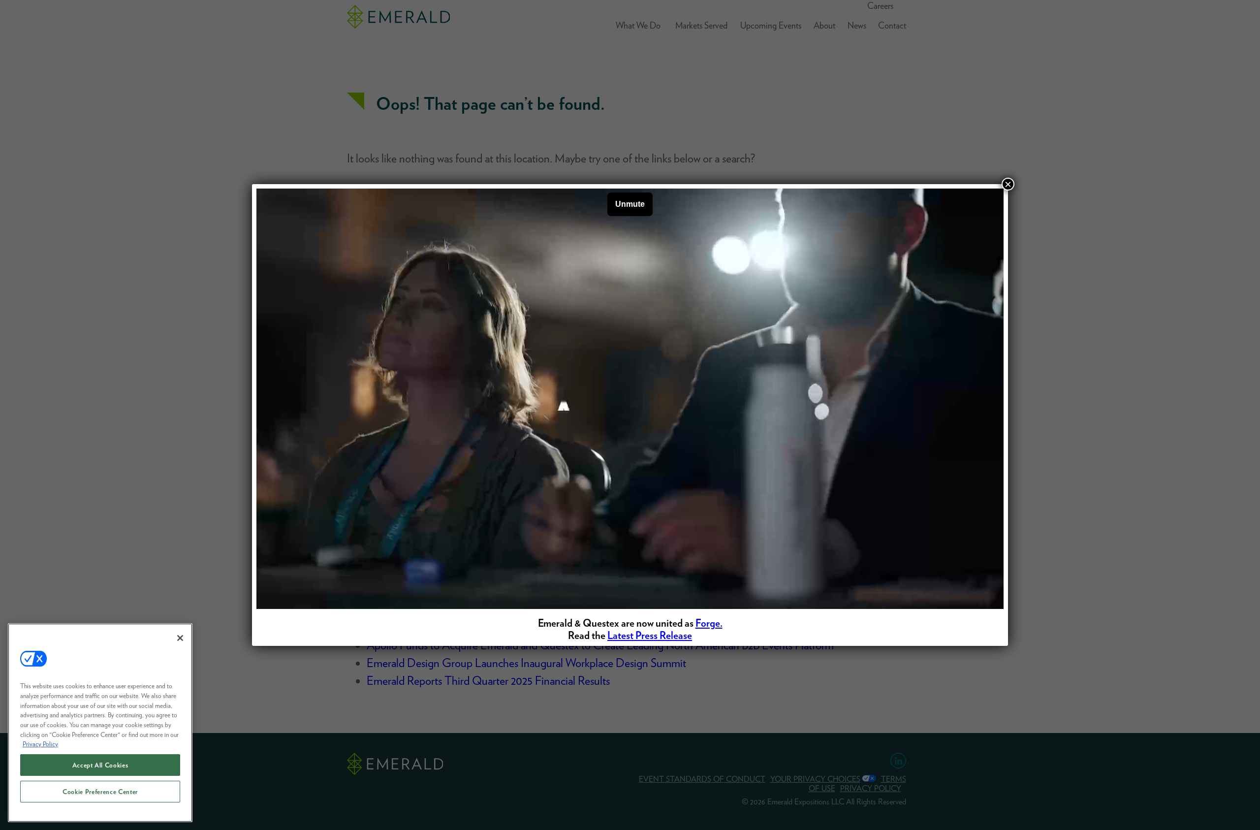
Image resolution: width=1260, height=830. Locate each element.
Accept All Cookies (100, 765)
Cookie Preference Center (100, 792)
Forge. (709, 623)
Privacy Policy (40, 744)
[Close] (180, 638)
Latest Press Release (649, 635)
